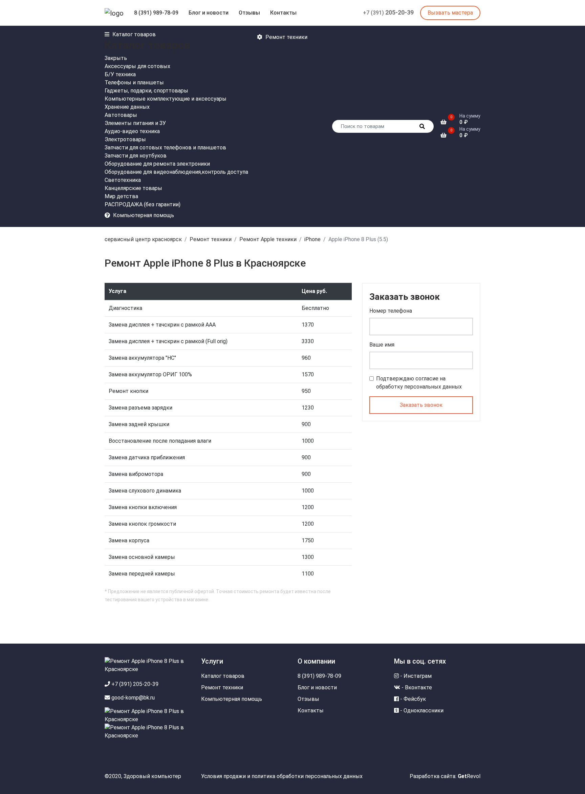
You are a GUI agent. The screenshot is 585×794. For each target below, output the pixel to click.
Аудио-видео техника (132, 131)
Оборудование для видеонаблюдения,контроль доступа (176, 172)
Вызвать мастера (450, 12)
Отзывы (249, 12)
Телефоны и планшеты (134, 82)
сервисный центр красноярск (143, 239)
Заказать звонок (421, 405)
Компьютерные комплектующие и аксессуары (165, 99)
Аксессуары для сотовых (137, 66)
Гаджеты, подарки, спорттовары (146, 90)
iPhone (312, 239)
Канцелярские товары (133, 188)
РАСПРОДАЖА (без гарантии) (142, 204)
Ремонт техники (211, 239)
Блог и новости (209, 12)
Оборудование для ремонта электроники (157, 164)
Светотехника (123, 180)
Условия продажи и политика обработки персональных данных (282, 776)
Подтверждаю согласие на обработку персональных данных (419, 382)
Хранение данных (127, 107)
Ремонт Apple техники (268, 239)
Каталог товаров (222, 676)
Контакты (283, 12)
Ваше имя (381, 344)
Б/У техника (120, 74)
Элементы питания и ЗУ (135, 123)
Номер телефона (390, 311)
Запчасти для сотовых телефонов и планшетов (165, 147)
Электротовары (125, 139)
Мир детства (121, 196)
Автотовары (121, 115)
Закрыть (116, 58)
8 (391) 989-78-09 (156, 12)
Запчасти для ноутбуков (136, 155)
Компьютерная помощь (231, 699)
